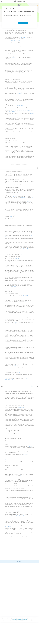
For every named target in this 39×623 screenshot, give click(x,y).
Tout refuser (19, 25)
